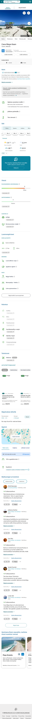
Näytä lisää (16, 625)
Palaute (22, 718)
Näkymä (16, 168)
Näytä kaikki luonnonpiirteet (16, 295)
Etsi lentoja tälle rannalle (10, 454)
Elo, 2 (8, 133)
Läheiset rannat (25, 448)
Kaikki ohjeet (16, 718)
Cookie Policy (14, 716)
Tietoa (3, 716)
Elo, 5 (28, 133)
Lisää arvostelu (8, 54)
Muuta (27, 417)
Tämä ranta (5, 448)
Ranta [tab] (8, 7)
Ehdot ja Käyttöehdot (6, 718)
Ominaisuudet (22, 39)
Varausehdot (28, 716)
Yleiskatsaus (10, 39)
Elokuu (7, 128)
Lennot (10, 62)
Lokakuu (22, 128)
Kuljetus (15, 448)
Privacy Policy (21, 716)
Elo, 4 (21, 133)
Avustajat (8, 716)
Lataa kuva (21, 481)
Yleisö (16, 39)
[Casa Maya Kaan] (11, 1)
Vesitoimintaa (13, 370)
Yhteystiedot (28, 718)
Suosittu (5, 370)
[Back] (1, 2)
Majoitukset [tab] (22, 7)
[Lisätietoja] (23, 102)
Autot (24, 62)
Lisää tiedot (4, 193)
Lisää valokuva (23, 54)
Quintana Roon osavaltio (23, 79)
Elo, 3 (15, 133)
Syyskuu (15, 128)
